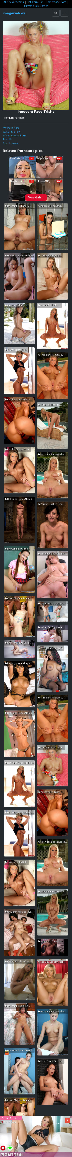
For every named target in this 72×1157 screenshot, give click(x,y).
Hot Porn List (35, 2)
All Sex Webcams (14, 2)
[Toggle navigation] (64, 13)
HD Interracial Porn (14, 135)
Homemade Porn (56, 2)
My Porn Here (11, 127)
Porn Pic (8, 139)
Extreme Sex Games (36, 6)
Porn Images (10, 143)
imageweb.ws (14, 13)
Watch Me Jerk (11, 131)
